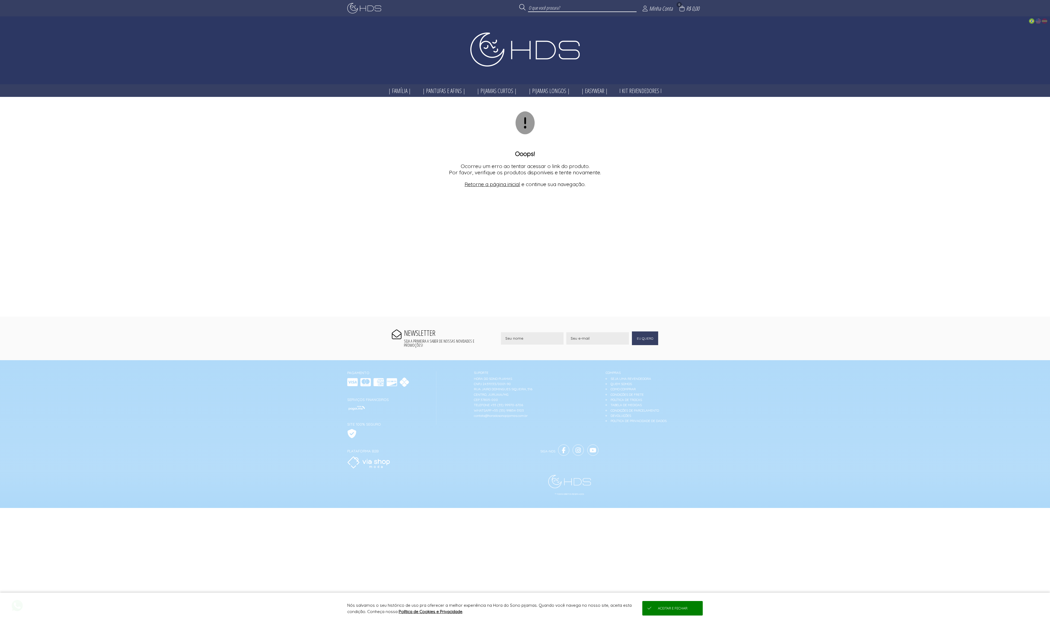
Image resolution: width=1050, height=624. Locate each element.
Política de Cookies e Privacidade (430, 611)
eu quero (645, 338)
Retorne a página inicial (492, 184)
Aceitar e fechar (672, 608)
